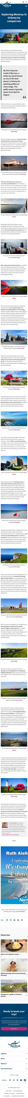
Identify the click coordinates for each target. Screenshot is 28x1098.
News (3, 1059)
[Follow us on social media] (10, 1080)
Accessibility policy (17, 1091)
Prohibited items (20, 1093)
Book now (14, 1028)
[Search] (26, 2)
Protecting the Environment (18, 1096)
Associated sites (6, 1069)
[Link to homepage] (6, 4)
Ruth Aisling (14, 131)
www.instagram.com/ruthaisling (10, 834)
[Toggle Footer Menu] (26, 1053)
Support (3, 1054)
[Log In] (23, 2)
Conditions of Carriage (9, 1093)
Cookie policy (9, 1091)
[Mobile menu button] (26, 6)
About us (4, 1064)
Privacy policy (7, 1096)
